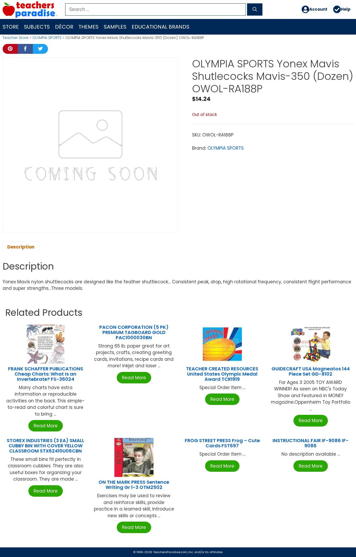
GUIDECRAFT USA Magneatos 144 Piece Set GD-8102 (311, 371)
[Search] (254, 9)
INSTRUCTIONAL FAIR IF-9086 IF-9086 (311, 443)
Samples (115, 26)
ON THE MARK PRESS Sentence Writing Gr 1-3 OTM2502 (134, 484)
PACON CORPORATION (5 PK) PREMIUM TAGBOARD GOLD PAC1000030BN (134, 332)
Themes (88, 26)
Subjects (37, 26)
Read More (46, 426)
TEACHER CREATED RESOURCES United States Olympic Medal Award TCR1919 (222, 373)
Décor (64, 26)
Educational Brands (160, 26)
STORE (11, 26)
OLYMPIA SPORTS (47, 37)
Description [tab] (20, 247)
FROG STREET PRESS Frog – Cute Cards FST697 (222, 443)
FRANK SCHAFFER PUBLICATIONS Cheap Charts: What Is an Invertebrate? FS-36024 (45, 373)
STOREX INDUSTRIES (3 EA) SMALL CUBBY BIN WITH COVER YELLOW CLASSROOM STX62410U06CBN (45, 445)
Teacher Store (15, 37)
